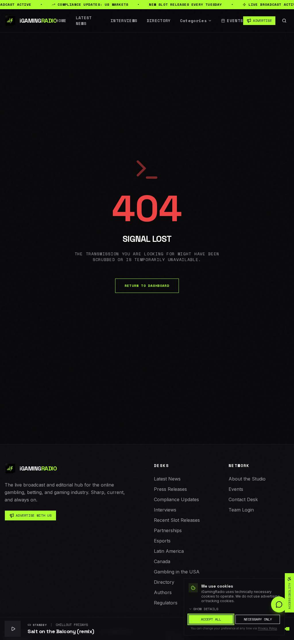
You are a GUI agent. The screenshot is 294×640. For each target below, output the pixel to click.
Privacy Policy (267, 628)
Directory (159, 21)
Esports (162, 541)
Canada (162, 561)
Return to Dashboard (147, 285)
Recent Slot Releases (177, 520)
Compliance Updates (176, 499)
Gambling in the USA (177, 572)
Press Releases (170, 489)
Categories (193, 21)
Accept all (211, 619)
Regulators (165, 603)
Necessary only (258, 619)
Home (61, 21)
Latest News (84, 20)
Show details (205, 609)
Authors (163, 592)
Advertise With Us (33, 515)
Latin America (169, 551)
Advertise (262, 20)
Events (235, 21)
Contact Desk (243, 499)
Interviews (124, 21)
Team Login (241, 510)
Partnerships (168, 530)
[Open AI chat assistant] (279, 604)
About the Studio (247, 479)
